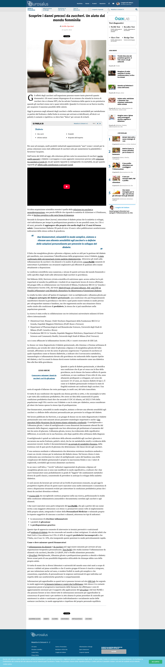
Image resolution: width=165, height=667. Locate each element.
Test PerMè (67, 549)
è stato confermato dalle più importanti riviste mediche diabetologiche (65, 257)
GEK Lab (91, 581)
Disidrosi (133, 144)
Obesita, (126, 157)
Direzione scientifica (37, 649)
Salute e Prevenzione (61, 646)
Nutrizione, (115, 110)
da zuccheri (58, 546)
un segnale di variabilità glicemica (82, 444)
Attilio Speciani (68, 26)
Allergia (114, 200)
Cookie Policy (35, 652)
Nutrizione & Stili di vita (62, 9)
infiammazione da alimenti (40, 546)
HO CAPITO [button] (155, 662)
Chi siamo (34, 646)
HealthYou (79, 3)
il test (89, 261)
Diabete (39, 129)
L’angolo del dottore (60, 652)
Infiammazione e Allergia (85, 646)
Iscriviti (114, 651)
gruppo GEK (34, 495)
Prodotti (94, 3)
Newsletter (103, 3)
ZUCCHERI (88, 619)
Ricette (87, 3)
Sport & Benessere (76, 9)
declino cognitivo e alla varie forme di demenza (54, 215)
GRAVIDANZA (65, 619)
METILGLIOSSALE (77, 619)
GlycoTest (33, 555)
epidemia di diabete (39, 532)
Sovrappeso (115, 159)
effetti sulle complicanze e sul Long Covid (55, 164)
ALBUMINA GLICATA (34, 619)
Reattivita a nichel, (125, 144)
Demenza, (119, 108)
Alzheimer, (119, 125)
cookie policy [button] (7, 664)
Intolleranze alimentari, (126, 199)
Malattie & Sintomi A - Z (40, 642)
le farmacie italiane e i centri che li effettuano (63, 584)
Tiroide (118, 66)
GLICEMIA (55, 619)
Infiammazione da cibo (116, 127)
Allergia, (118, 93)
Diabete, (124, 125)
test (72, 506)
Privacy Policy (35, 655)
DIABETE (46, 619)
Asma (122, 93)
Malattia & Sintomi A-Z (81, 123)
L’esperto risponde (84, 652)
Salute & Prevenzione (31, 9)
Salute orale (122, 110)
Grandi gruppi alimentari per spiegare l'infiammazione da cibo (121, 212)
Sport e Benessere (84, 649)
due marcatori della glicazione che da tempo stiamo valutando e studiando (63, 421)
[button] (110, 3)
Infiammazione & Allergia (47, 9)
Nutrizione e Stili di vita (61, 649)
